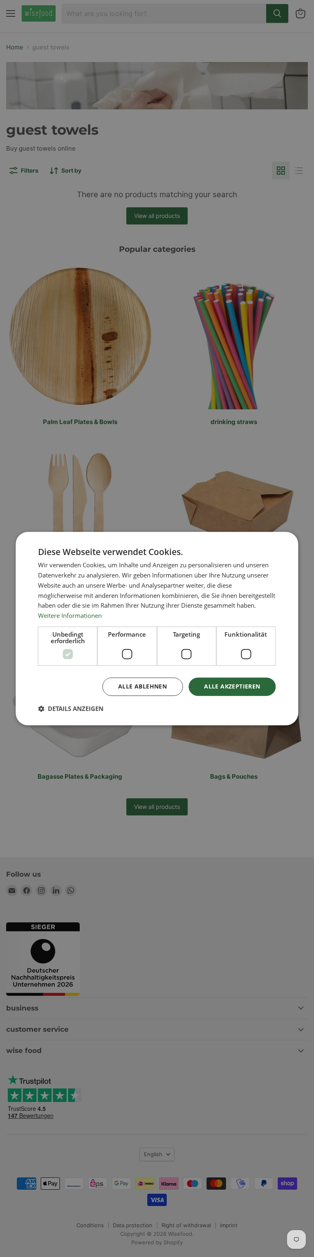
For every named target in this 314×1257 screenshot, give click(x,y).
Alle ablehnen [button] (142, 686)
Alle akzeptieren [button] (232, 686)
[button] (70, 708)
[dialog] (157, 628)
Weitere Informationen (70, 615)
